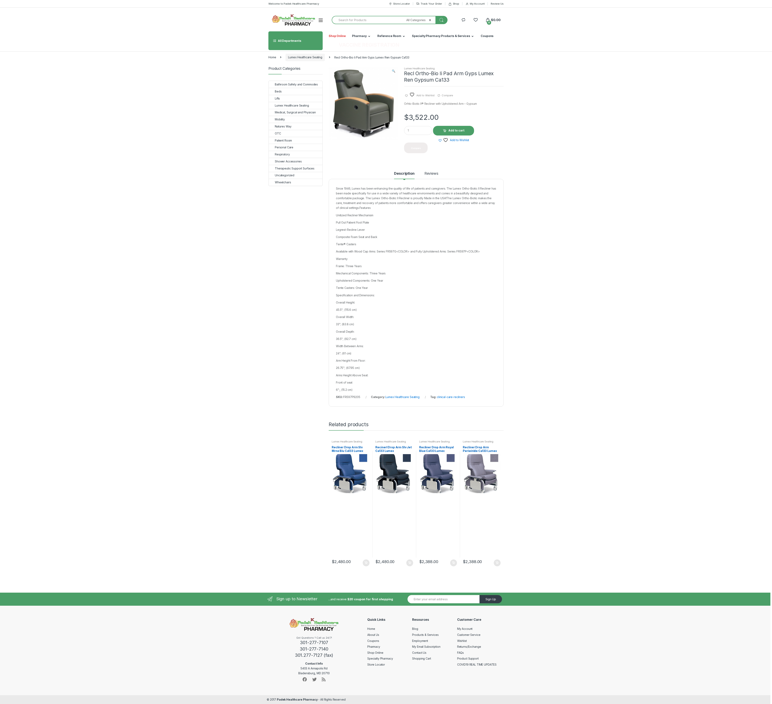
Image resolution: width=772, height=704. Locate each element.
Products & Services (425, 634)
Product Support (468, 658)
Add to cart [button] (366, 562)
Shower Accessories (288, 161)
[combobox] (367, 20)
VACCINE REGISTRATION (369, 45)
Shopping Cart (421, 658)
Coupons (487, 36)
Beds (278, 91)
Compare (447, 95)
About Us (373, 634)
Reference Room (389, 36)
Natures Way (283, 126)
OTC (278, 133)
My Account (477, 3)
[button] (393, 71)
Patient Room (283, 140)
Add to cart (456, 130)
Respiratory (282, 154)
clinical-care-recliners (451, 397)
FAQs (460, 652)
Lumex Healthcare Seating (305, 57)
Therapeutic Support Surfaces (294, 168)
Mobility (280, 119)
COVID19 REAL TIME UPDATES (477, 664)
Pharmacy (359, 36)
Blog (415, 628)
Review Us (497, 3)
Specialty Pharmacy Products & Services (441, 36)
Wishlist (462, 640)
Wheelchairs (283, 182)
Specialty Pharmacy (380, 658)
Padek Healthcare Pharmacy (297, 699)
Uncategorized (284, 175)
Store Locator (401, 3)
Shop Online (337, 36)
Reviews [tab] (431, 173)
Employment (420, 640)
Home (272, 57)
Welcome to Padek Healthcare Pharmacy (293, 3)
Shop (456, 3)
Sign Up (491, 599)
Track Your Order (431, 3)
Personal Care (284, 147)
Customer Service (468, 634)
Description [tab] (404, 173)
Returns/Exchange (469, 646)
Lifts (277, 98)
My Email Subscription (426, 646)
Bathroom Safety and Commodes (296, 84)
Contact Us (419, 652)
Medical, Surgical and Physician (295, 112)
